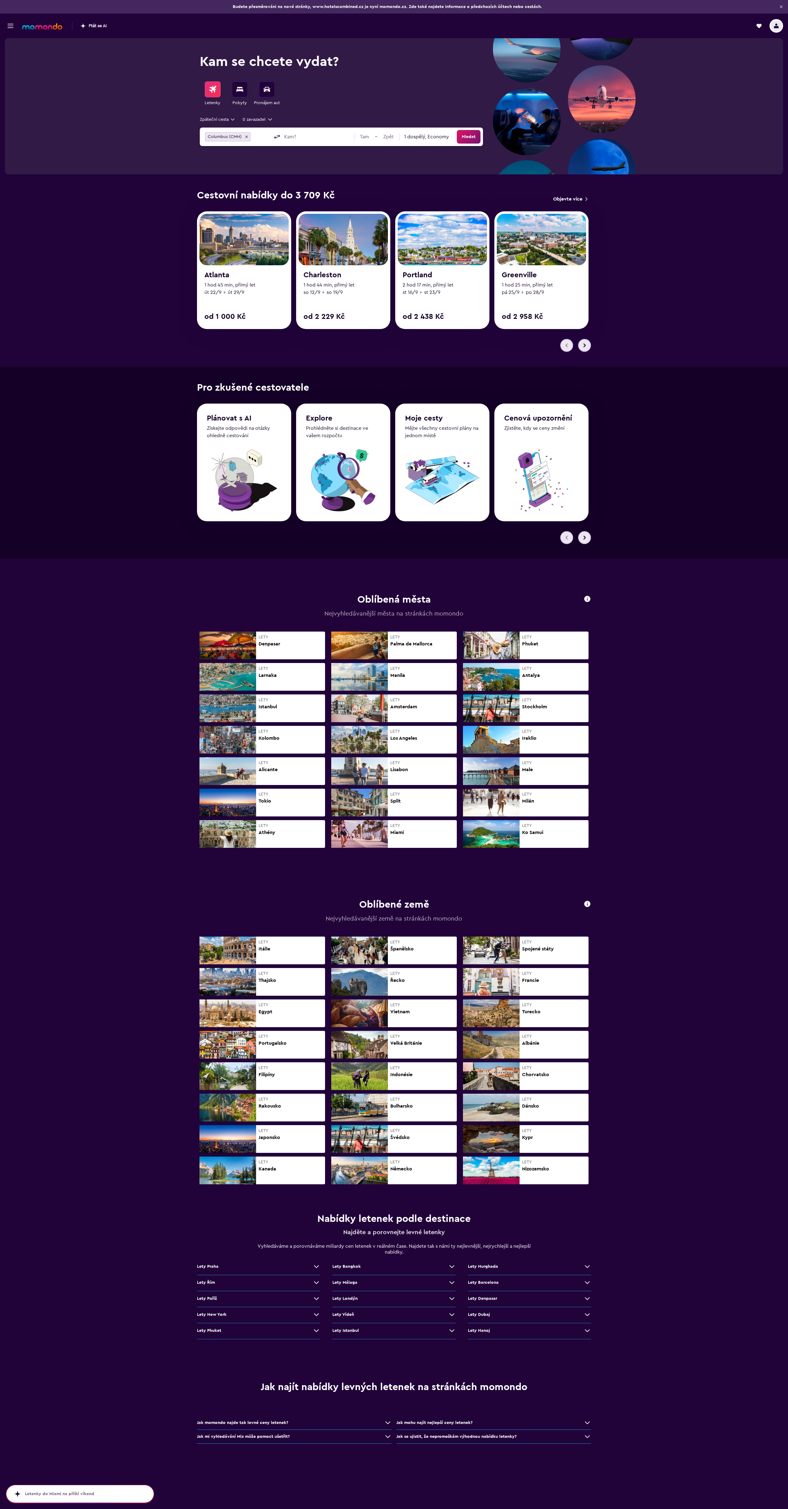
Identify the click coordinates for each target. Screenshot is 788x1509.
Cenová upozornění (538, 418)
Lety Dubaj (479, 1314)
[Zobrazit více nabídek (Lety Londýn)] (452, 1298)
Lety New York (212, 1314)
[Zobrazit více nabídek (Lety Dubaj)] (587, 1314)
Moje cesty (424, 418)
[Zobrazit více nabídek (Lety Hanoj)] (587, 1330)
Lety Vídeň (343, 1314)
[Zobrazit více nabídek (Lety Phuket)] (316, 1330)
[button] (781, 7)
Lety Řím (206, 1282)
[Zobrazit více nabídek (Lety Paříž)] (316, 1298)
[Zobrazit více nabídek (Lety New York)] (316, 1314)
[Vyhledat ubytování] (240, 89)
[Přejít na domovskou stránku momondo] (42, 26)
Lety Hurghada (483, 1266)
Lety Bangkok (346, 1266)
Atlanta (216, 275)
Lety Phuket (209, 1330)
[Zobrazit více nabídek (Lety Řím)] (316, 1282)
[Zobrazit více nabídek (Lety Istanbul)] (452, 1330)
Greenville (519, 275)
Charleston (322, 275)
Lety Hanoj (479, 1330)
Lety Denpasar (482, 1298)
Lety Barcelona (483, 1282)
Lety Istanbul (345, 1330)
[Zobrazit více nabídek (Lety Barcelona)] (587, 1282)
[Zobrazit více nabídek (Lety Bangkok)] (452, 1266)
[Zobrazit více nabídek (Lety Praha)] (316, 1266)
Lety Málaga (344, 1282)
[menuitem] (213, 93)
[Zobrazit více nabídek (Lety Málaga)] (452, 1282)
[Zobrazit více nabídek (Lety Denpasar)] (587, 1298)
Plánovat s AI (229, 418)
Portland (417, 275)
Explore (319, 418)
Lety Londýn (345, 1298)
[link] (570, 199)
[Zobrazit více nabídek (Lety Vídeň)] (452, 1314)
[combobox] (217, 119)
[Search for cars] (267, 89)
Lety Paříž (207, 1298)
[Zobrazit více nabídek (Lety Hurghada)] (587, 1266)
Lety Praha (208, 1266)
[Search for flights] (213, 89)
